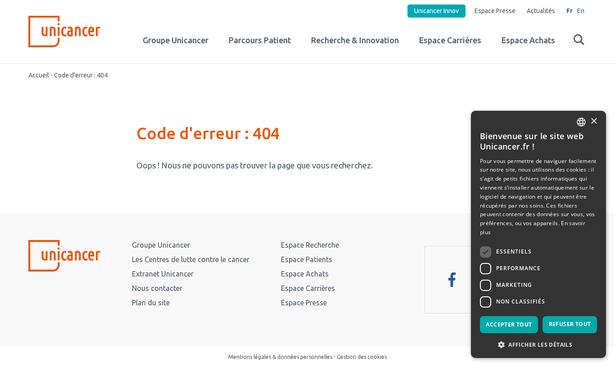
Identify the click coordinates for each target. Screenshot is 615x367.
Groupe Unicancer (175, 40)
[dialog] (538, 234)
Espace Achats (528, 40)
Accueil (38, 75)
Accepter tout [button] (509, 324)
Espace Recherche (310, 245)
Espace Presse (495, 10)
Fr (569, 10)
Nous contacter (157, 288)
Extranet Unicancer (163, 274)
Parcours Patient (260, 40)
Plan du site (151, 303)
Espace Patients (306, 259)
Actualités (541, 10)
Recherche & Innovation (355, 40)
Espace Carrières (450, 40)
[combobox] (581, 122)
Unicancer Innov (436, 10)
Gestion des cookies (362, 357)
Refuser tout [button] (570, 324)
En (580, 10)
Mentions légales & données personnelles (280, 357)
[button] (538, 344)
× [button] (593, 121)
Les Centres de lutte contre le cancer (190, 259)
